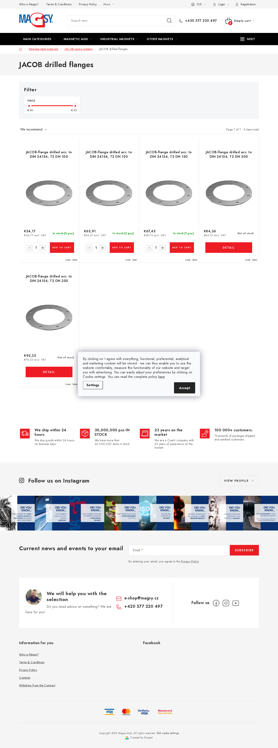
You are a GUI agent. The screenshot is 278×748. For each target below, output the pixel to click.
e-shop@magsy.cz (141, 598)
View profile (236, 481)
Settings (92, 385)
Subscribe (244, 550)
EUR (199, 4)
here (161, 376)
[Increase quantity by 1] (42, 247)
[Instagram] (226, 603)
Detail (229, 248)
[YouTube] (235, 603)
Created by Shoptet (142, 737)
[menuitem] (39, 39)
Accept (184, 388)
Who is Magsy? (29, 4)
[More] (247, 39)
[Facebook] (216, 603)
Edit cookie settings (168, 733)
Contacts (24, 678)
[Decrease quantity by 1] (29, 247)
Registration (248, 4)
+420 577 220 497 (200, 21)
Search (169, 20)
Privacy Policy (88, 4)
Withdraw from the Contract (37, 685)
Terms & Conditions (58, 4)
